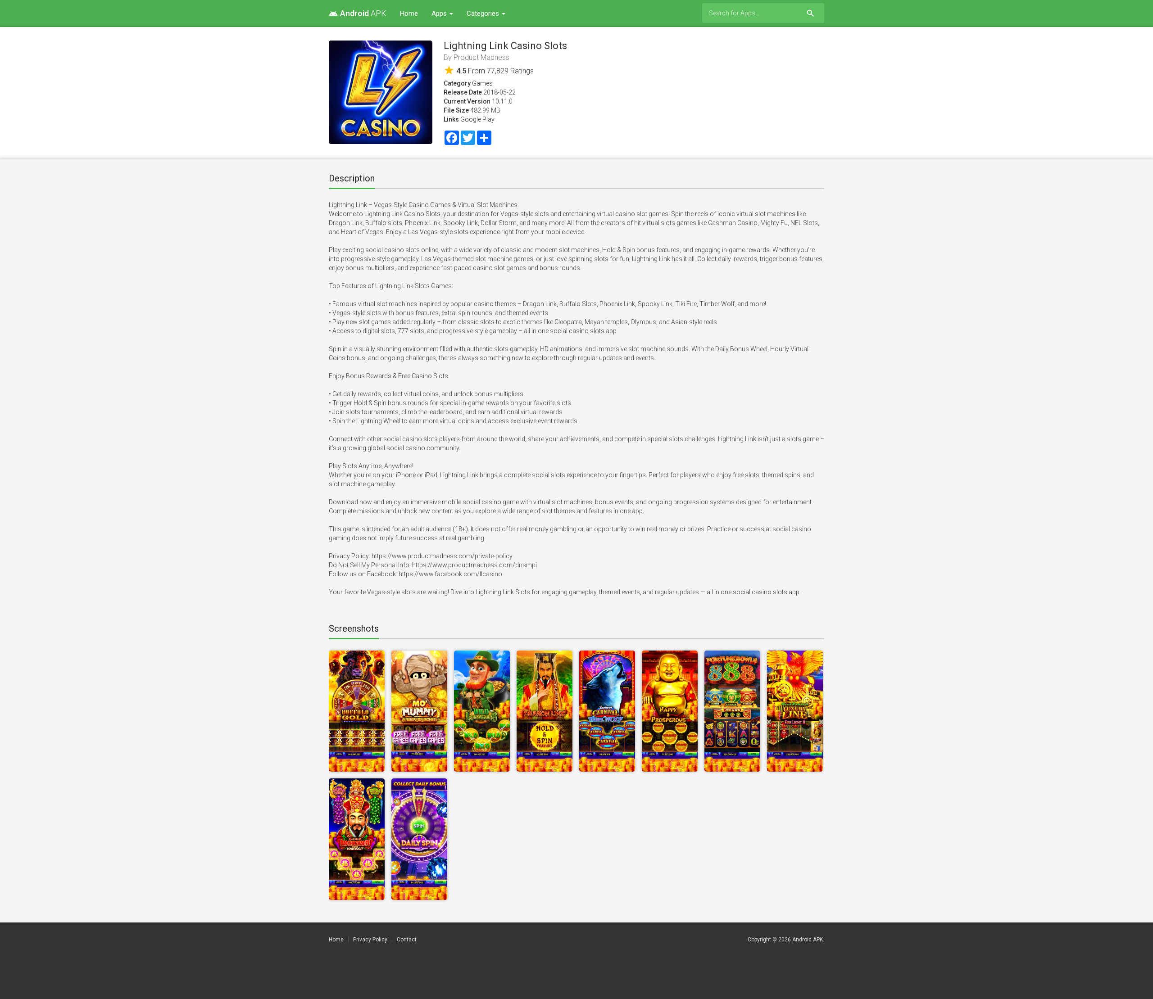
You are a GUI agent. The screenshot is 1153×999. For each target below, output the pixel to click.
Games (482, 83)
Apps (440, 13)
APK (357, 13)
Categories (484, 13)
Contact (407, 939)
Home (409, 13)
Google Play (477, 119)
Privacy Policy (370, 939)
